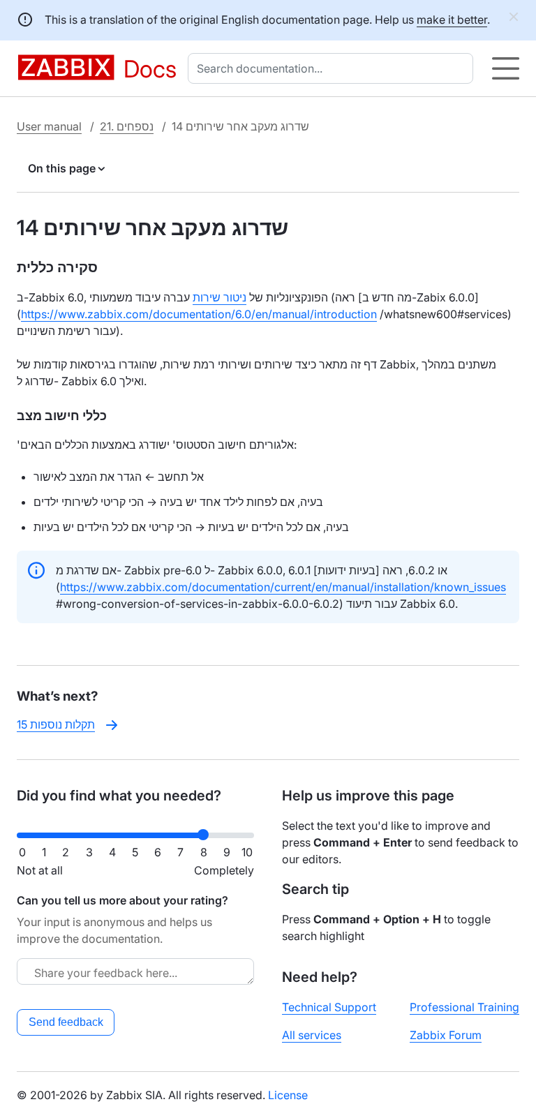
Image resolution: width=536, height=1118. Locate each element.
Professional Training (464, 1007)
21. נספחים (127, 126)
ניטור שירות (219, 297)
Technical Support (329, 1007)
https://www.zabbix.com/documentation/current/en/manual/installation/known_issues (283, 587)
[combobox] (333, 68)
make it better (452, 20)
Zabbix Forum (446, 1035)
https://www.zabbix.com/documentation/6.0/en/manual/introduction (199, 314)
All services (311, 1035)
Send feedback (66, 1022)
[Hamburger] (505, 68)
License (288, 1095)
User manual (49, 126)
